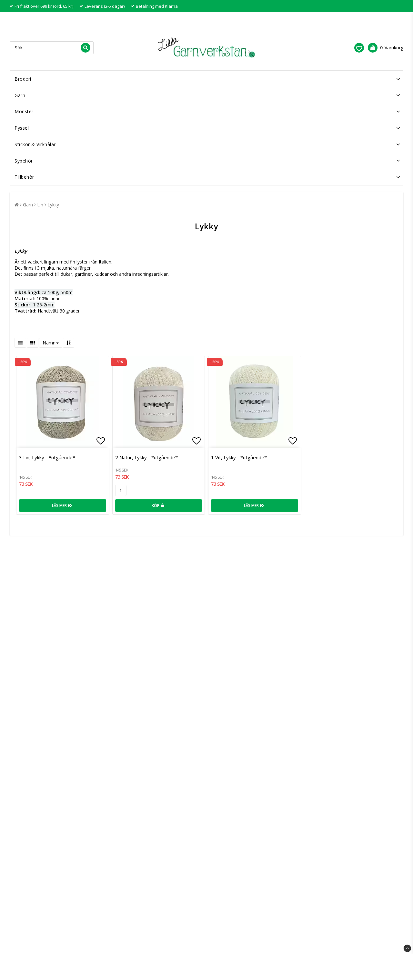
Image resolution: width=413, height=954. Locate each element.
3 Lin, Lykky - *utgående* (47, 457)
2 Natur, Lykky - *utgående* (146, 457)
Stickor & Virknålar (35, 144)
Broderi (23, 79)
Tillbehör (24, 177)
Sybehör (24, 161)
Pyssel (22, 128)
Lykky (53, 205)
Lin (40, 205)
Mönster (24, 111)
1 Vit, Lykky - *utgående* (239, 457)
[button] (359, 48)
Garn (20, 95)
